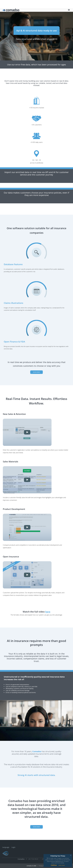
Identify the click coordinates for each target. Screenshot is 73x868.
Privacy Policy (42, 866)
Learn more (62, 865)
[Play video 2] (36, 479)
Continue (54, 865)
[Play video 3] (36, 527)
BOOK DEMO (36, 372)
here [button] (47, 611)
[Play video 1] (36, 432)
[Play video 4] (36, 574)
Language (5, 847)
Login (13, 847)
